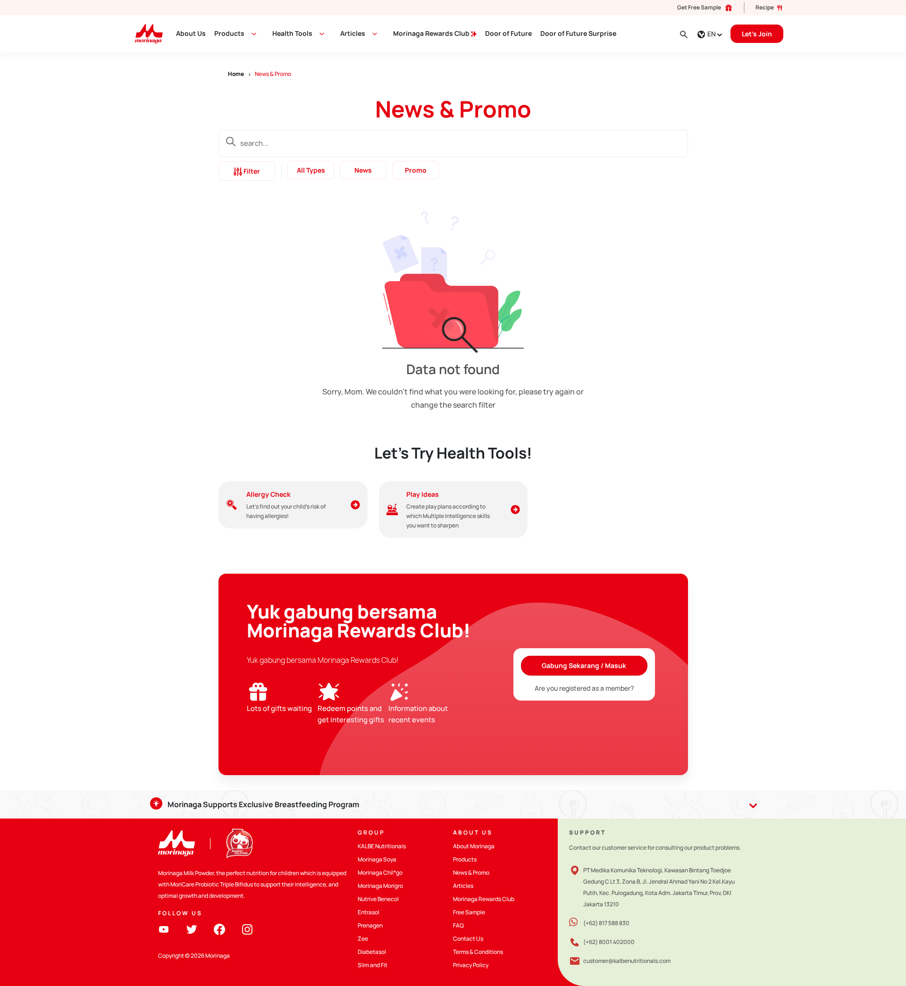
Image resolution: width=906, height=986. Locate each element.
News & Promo (471, 873)
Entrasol (368, 912)
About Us (191, 33)
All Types (310, 170)
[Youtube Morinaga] (163, 928)
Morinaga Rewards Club (432, 33)
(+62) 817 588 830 (606, 923)
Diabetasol (372, 952)
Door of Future (508, 33)
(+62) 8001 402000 (609, 942)
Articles (463, 886)
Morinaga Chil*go (380, 873)
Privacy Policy (470, 965)
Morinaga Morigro (380, 886)
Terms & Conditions (478, 952)
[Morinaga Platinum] (145, 33)
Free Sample (469, 912)
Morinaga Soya (377, 859)
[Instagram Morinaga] (247, 928)
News (363, 170)
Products (229, 33)
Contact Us (468, 939)
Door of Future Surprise (578, 33)
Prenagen (370, 925)
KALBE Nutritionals (382, 846)
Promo (415, 170)
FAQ (458, 925)
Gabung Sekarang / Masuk (584, 665)
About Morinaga (474, 846)
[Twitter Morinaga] (191, 928)
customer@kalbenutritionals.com (627, 961)
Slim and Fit (372, 965)
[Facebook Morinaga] (219, 928)
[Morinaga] (176, 843)
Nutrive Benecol (378, 899)
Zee (363, 939)
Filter (251, 171)
